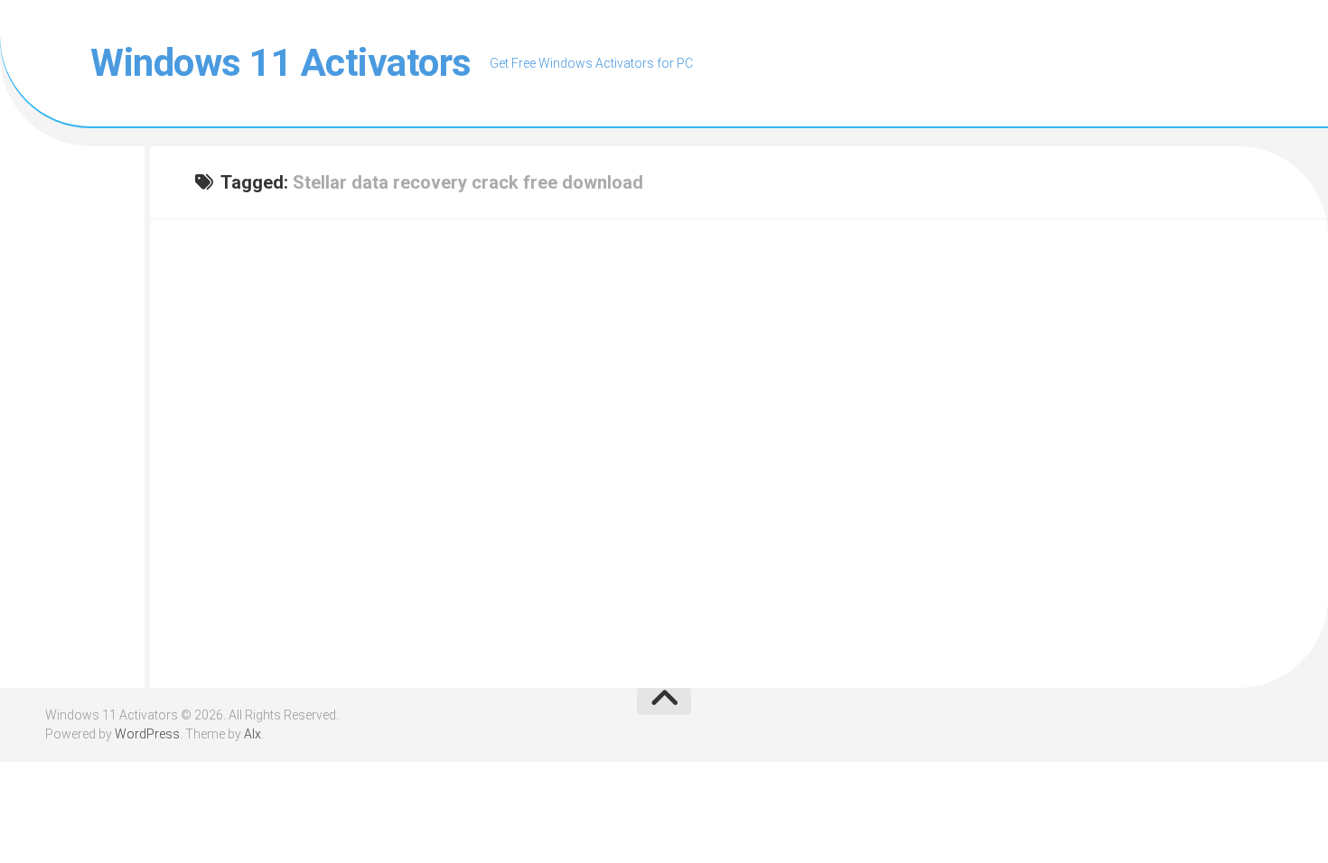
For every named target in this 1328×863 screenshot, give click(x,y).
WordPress (147, 734)
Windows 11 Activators (281, 63)
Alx (252, 734)
